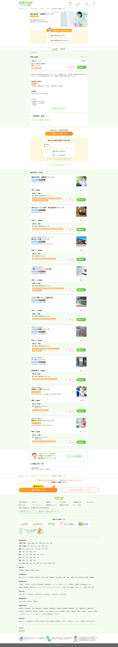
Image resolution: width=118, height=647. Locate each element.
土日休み (37, 621)
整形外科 (35, 611)
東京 (23, 549)
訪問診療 (81, 577)
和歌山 (42, 554)
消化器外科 (22, 611)
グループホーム (57, 587)
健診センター (78, 587)
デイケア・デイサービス (45, 587)
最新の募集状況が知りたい (58, 35)
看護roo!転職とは (23, 502)
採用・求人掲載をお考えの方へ (49, 511)
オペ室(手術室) (30, 577)
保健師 (32, 570)
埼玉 (32, 549)
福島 (51, 543)
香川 (27, 560)
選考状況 (48, 502)
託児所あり (70, 621)
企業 (93, 587)
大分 (41, 563)
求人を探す (62, 502)
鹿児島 (49, 563)
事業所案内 (22, 631)
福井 (39, 546)
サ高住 (64, 587)
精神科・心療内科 (81, 611)
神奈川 (28, 549)
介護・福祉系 (58, 577)
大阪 (23, 554)
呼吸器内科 (38, 608)
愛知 (23, 551)
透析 (47, 577)
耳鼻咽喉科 (62, 611)
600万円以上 (47, 594)
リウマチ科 (22, 614)
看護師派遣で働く (64, 505)
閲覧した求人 (22, 505)
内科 (33, 608)
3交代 (24, 601)
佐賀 (31, 563)
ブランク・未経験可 (80, 621)
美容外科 (21, 608)
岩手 (36, 543)
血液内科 (59, 608)
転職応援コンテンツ (51, 505)
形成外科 (41, 611)
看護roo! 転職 (34, 8)
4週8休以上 (30, 621)
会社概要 (21, 628)
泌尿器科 (73, 611)
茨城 (39, 549)
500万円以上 (38, 594)
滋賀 (34, 554)
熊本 (38, 563)
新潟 (28, 546)
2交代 (20, 601)
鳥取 (31, 557)
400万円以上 (30, 594)
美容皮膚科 (28, 608)
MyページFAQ (77, 505)
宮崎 (45, 563)
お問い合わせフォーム (28, 511)
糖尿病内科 (71, 608)
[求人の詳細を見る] (59, 189)
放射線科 (90, 611)
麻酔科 (95, 611)
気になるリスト (91, 502)
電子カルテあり (90, 621)
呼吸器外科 (82, 608)
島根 (34, 557)
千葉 (35, 549)
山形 (47, 543)
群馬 (46, 549)
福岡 (27, 563)
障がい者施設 (70, 587)
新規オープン (22, 621)
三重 (34, 551)
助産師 (37, 570)
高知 (34, 560)
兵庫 (31, 554)
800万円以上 (63, 594)
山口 (38, 557)
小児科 (46, 611)
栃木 (43, 549)
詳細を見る (82, 67)
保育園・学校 (74, 577)
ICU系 (42, 577)
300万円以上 (22, 594)
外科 (77, 608)
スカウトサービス (37, 505)
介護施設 (76, 584)
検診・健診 (66, 577)
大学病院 (27, 584)
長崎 (34, 563)
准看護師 (27, 570)
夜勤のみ (35, 601)
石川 (35, 546)
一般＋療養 (34, 584)
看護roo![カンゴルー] (23, 8)
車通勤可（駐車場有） (56, 621)
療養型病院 (41, 584)
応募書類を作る (77, 502)
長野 (46, 546)
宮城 (40, 543)
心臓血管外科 (89, 608)
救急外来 (37, 577)
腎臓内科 (65, 608)
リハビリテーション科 (32, 614)
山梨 (43, 546)
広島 (23, 557)
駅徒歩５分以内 (45, 621)
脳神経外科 (29, 611)
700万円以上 (55, 594)
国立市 (47, 8)
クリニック (55, 584)
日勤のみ (30, 601)
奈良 (38, 554)
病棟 (20, 577)
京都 (27, 554)
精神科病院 (48, 584)
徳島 (23, 560)
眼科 (57, 611)
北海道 (29, 543)
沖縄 (53, 563)
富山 (32, 546)
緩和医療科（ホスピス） (53, 614)
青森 (33, 543)
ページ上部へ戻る (58, 165)
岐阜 (27, 551)
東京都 (41, 8)
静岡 (31, 551)
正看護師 (21, 570)
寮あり (64, 621)
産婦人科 (52, 611)
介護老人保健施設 (23, 587)
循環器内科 (52, 608)
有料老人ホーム (33, 587)
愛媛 (31, 560)
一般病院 (21, 584)
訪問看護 (51, 577)
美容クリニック (63, 584)
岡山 (27, 557)
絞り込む (34, 52)
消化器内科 (45, 608)
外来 (23, 577)
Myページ (35, 502)
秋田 (44, 543)
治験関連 (92, 577)
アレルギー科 (42, 614)
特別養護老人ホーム (85, 584)
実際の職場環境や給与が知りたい (60, 40)
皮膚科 (68, 611)
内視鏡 (86, 577)
